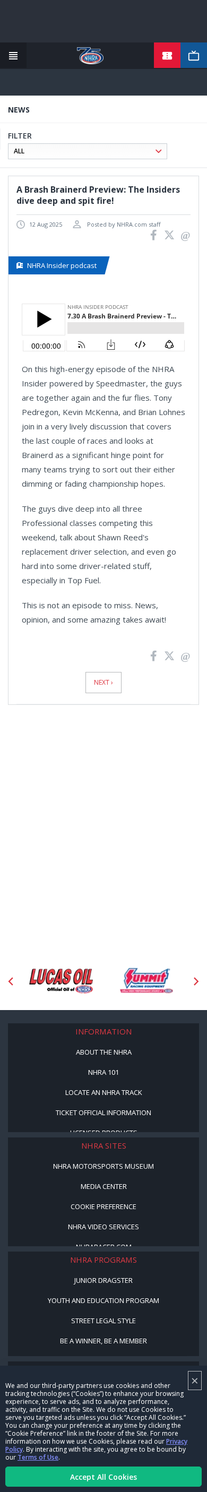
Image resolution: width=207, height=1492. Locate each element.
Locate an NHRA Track (103, 1092)
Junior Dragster (103, 1280)
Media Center (104, 1186)
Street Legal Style (103, 1320)
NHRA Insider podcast (62, 265)
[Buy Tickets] (167, 55)
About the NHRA (104, 1052)
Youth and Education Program (103, 1300)
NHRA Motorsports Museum (103, 1166)
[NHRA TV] (193, 55)
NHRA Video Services (103, 1226)
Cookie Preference (103, 1206)
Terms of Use (38, 1457)
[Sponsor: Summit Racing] (146, 981)
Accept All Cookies (103, 1477)
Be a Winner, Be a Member (103, 1341)
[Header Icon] (13, 55)
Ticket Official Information (103, 1112)
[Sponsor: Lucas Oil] (61, 981)
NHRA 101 (103, 1072)
